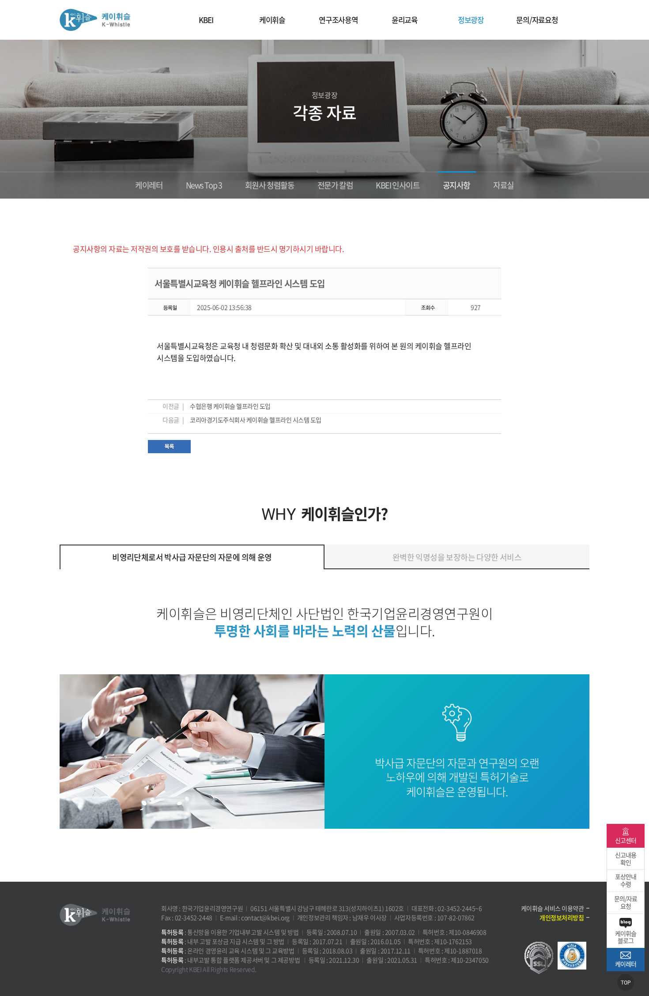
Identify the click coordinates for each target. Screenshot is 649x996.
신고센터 (625, 840)
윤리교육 (405, 19)
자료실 (503, 185)
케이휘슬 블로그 (625, 937)
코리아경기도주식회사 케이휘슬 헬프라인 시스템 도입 (255, 419)
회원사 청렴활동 (269, 185)
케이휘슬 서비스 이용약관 (552, 908)
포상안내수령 (625, 880)
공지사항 (456, 185)
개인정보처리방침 (562, 917)
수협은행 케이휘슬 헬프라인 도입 (230, 406)
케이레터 (148, 185)
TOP (626, 983)
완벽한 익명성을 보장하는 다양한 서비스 (456, 557)
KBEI (206, 19)
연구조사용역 (338, 19)
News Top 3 (204, 185)
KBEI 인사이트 (397, 185)
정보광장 (471, 19)
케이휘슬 (95, 20)
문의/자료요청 (537, 19)
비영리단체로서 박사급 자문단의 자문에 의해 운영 (192, 557)
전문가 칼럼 (335, 185)
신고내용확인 (625, 858)
